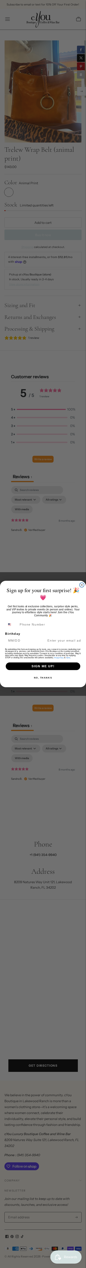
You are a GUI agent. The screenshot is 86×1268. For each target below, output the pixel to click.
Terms (68, 658)
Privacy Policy (59, 658)
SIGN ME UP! (43, 666)
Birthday (13, 633)
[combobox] (12, 624)
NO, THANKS (43, 677)
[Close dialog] (82, 585)
